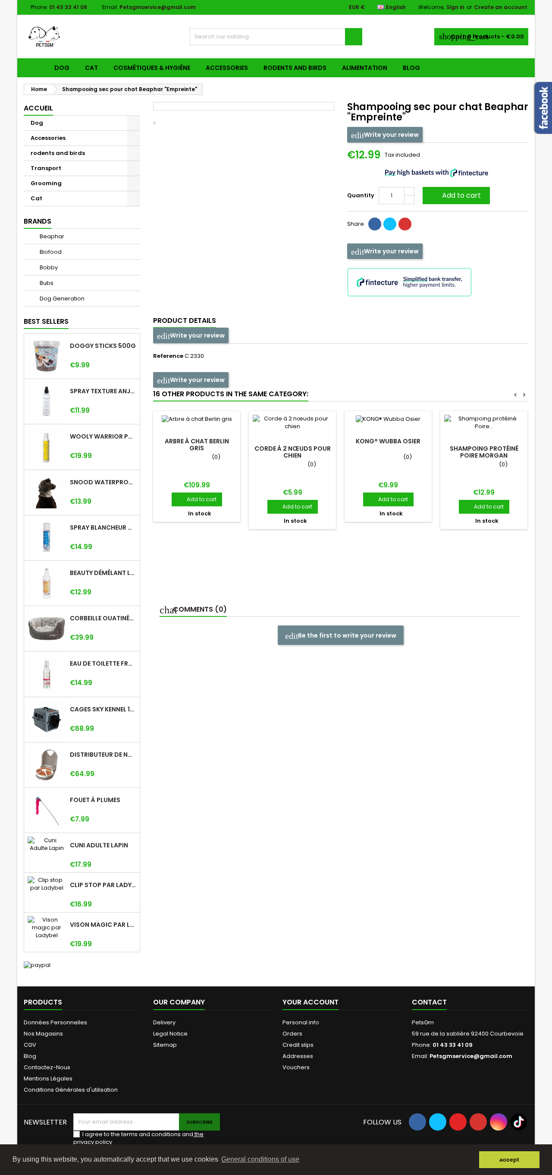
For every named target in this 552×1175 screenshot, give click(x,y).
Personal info (300, 1022)
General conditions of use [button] (260, 1159)
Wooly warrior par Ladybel (103, 436)
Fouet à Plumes (95, 799)
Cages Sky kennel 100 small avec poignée (103, 709)
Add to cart (455, 195)
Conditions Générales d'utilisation (71, 1090)
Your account (310, 1002)
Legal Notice (170, 1034)
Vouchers (296, 1067)
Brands (37, 221)
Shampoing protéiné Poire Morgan (484, 452)
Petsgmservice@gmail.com (157, 7)
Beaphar (51, 236)
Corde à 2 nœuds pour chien (292, 452)
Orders (292, 1034)
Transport (46, 168)
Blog (411, 67)
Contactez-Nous (47, 1067)
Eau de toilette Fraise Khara (103, 663)
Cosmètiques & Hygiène (151, 67)
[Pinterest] (404, 224)
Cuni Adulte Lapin (99, 845)
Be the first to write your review (346, 635)
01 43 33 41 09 (68, 7)
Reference (168, 356)
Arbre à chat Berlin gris (197, 444)
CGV (30, 1045)
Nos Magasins (43, 1034)
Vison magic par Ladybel (103, 924)
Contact (429, 1002)
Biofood (50, 252)
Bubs (45, 283)
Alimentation (364, 67)
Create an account (500, 7)
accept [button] (509, 1159)
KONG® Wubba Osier (388, 441)
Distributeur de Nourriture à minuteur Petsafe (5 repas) (103, 754)
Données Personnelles (55, 1022)
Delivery (164, 1022)
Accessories (227, 67)
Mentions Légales (48, 1078)
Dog (61, 67)
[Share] (374, 224)
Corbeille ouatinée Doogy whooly (103, 618)
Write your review (391, 134)
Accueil (38, 108)
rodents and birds (294, 67)
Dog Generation (61, 298)
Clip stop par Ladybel (103, 884)
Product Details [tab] (184, 320)
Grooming (46, 183)
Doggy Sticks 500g (103, 345)
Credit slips (298, 1045)
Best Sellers (46, 321)
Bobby (48, 267)
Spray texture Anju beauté (103, 391)
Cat (91, 67)
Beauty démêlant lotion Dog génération (103, 572)
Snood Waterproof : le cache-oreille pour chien (103, 482)
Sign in (455, 7)
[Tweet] (389, 224)
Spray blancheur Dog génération (103, 527)
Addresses (297, 1056)
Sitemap (165, 1045)
